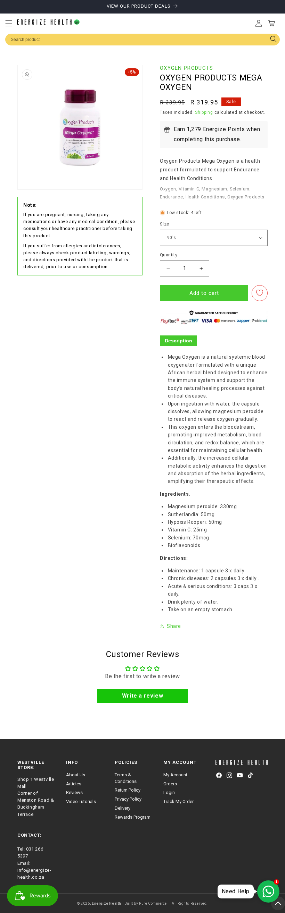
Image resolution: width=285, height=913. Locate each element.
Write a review (142, 695)
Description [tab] (178, 340)
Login (169, 792)
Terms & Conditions (126, 778)
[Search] (273, 40)
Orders (170, 783)
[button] (8, 23)
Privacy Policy (128, 799)
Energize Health (106, 903)
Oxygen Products (186, 68)
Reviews (74, 792)
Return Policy (127, 790)
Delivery (122, 808)
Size (164, 224)
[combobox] (142, 39)
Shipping (204, 112)
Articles (73, 783)
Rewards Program (132, 817)
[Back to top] (278, 903)
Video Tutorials (81, 801)
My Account (175, 774)
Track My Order (178, 801)
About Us (75, 774)
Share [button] (174, 626)
